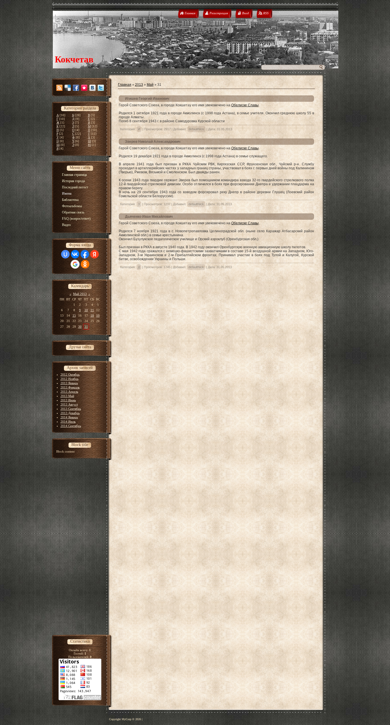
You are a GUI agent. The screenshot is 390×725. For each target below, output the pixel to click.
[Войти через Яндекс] (94, 254)
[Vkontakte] (92, 88)
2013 (139, 85)
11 (92, 310)
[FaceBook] (76, 88)
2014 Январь (69, 417)
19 (98, 315)
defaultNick (196, 129)
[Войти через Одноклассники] (85, 264)
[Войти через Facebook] (85, 254)
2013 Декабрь (70, 413)
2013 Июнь (68, 400)
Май (150, 85)
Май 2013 (80, 294)
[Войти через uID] (65, 254)
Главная (124, 85)
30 (80, 326)
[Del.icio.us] (68, 88)
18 (92, 315)
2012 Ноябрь (70, 378)
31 (86, 326)
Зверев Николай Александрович (152, 142)
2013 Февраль (70, 387)
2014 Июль (68, 421)
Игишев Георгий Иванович (147, 99)
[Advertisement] (82, 549)
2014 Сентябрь (71, 425)
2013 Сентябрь (71, 408)
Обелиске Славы (245, 105)
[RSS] (59, 88)
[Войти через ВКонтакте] (75, 254)
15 (74, 315)
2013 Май (67, 396)
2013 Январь (69, 383)
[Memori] (84, 88)
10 (86, 310)
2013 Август (69, 404)
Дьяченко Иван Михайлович (149, 217)
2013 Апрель (69, 391)
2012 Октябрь (70, 374)
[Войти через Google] (75, 264)
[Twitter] (101, 88)
